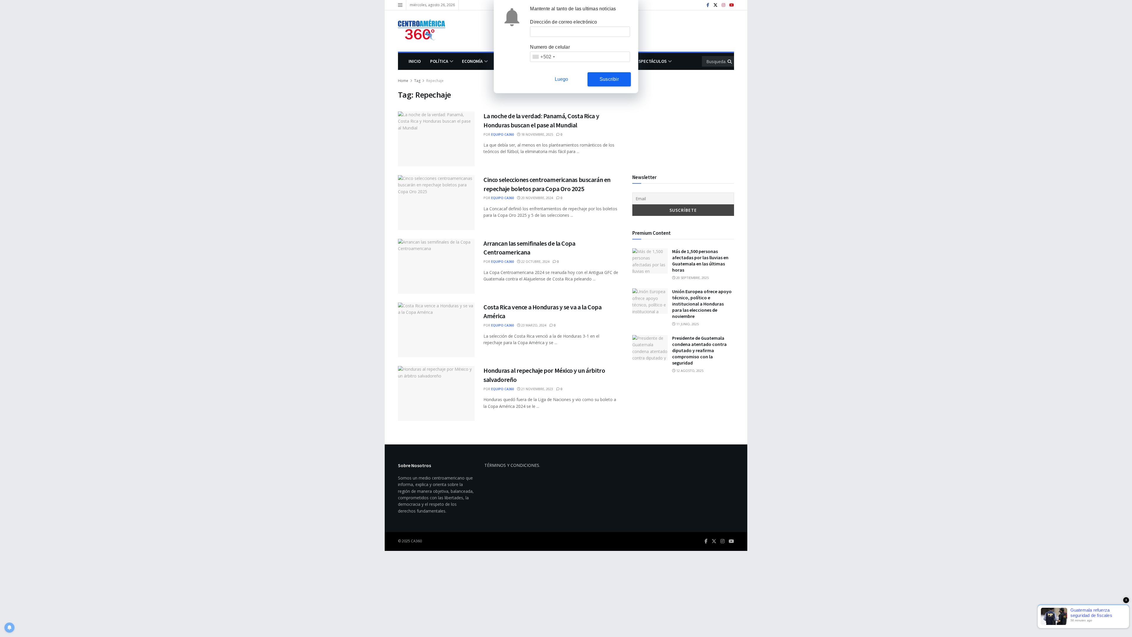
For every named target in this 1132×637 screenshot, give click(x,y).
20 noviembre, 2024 (536, 198)
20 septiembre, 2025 (692, 277)
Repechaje (435, 80)
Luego (561, 79)
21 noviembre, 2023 (536, 389)
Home (403, 80)
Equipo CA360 (502, 134)
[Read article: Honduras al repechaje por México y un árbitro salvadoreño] (436, 393)
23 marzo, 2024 (533, 325)
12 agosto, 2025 (689, 370)
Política (439, 61)
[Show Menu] (400, 5)
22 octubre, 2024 (534, 261)
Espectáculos (651, 61)
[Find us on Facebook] (708, 5)
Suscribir (609, 79)
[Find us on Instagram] (723, 5)
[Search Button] (730, 61)
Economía (472, 61)
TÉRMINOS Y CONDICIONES (511, 465)
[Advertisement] (683, 119)
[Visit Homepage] (424, 31)
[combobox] (543, 57)
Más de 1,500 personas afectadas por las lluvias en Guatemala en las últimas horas (700, 260)
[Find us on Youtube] (731, 5)
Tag (417, 80)
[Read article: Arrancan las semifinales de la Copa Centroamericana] (436, 266)
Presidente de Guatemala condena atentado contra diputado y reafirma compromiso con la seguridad (699, 350)
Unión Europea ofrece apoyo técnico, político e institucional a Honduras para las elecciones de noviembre (702, 303)
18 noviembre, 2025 (536, 134)
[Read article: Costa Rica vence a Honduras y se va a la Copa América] (436, 330)
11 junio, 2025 (687, 324)
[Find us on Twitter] (715, 5)
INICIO (415, 61)
